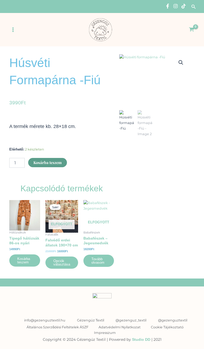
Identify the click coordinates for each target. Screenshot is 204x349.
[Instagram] (175, 6)
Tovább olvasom (97, 260)
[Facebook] (167, 6)
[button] (193, 6)
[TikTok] (183, 6)
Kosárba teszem (47, 162)
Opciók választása (61, 262)
